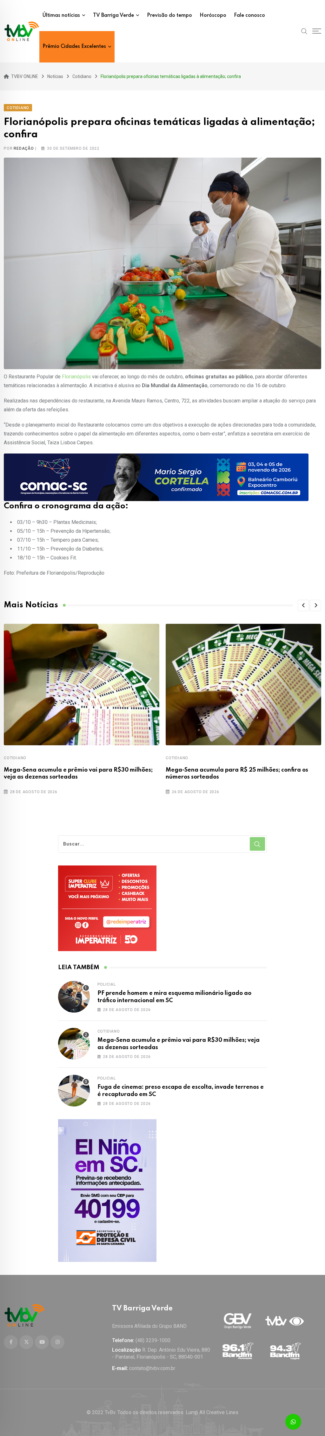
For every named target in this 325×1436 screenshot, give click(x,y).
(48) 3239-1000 (153, 1340)
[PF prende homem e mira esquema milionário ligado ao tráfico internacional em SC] (74, 997)
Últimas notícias (61, 15)
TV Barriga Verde (113, 15)
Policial (106, 984)
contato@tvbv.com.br (152, 1368)
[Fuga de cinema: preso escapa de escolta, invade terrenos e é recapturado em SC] (74, 1090)
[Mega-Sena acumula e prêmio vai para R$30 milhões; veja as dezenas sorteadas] (74, 1044)
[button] (303, 605)
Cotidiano (15, 758)
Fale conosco (249, 15)
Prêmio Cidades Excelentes (74, 46)
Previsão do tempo (169, 15)
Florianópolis (76, 377)
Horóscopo (213, 15)
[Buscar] (304, 31)
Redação (24, 148)
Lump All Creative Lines (212, 1412)
